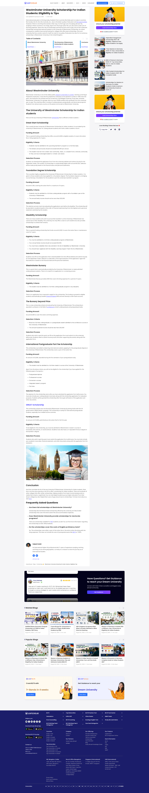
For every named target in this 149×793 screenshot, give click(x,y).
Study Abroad (29, 564)
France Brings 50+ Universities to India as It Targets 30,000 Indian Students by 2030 (61, 628)
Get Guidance (98, 592)
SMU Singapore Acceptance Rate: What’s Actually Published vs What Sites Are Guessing (86, 628)
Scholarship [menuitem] (91, 3)
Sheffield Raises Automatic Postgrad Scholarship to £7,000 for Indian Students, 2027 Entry (36, 628)
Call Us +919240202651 (118, 3)
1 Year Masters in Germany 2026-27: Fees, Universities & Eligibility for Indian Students (115, 51)
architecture (50, 307)
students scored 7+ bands (110, 31)
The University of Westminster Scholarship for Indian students (63, 43)
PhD (51, 522)
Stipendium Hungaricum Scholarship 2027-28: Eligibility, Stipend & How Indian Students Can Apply (114, 40)
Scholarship (55, 118)
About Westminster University (36, 42)
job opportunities (82, 22)
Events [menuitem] (84, 3)
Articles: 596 (36, 559)
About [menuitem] (63, 3)
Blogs (34, 564)
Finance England (51, 296)
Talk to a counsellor (102, 3)
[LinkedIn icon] (34, 555)
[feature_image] (36, 618)
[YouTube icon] (37, 555)
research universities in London (64, 95)
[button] (123, 608)
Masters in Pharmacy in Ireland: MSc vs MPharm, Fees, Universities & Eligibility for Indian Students (112, 628)
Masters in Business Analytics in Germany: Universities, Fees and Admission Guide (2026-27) (60, 660)
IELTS (74, 532)
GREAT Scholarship (35, 405)
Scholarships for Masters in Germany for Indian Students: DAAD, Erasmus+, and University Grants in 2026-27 (114, 86)
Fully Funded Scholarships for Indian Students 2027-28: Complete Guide (115, 73)
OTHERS (120, 786)
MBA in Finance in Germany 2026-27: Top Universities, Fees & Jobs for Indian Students (114, 63)
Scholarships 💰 (40, 564)
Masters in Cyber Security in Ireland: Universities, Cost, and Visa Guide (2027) (87, 660)
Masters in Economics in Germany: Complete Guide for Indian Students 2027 (112, 660)
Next (87, 39)
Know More (31, 694)
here (30, 499)
